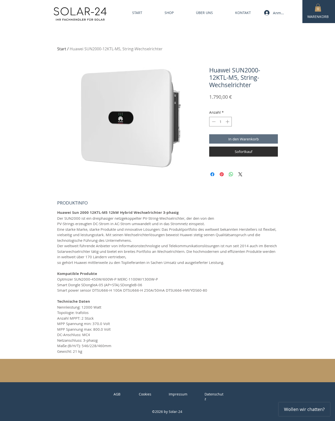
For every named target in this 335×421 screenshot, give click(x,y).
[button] (318, 8)
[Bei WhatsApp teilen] (231, 174)
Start (61, 49)
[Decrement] (213, 121)
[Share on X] (240, 174)
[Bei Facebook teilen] (212, 174)
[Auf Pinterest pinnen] (222, 174)
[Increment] (228, 121)
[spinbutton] (221, 121)
